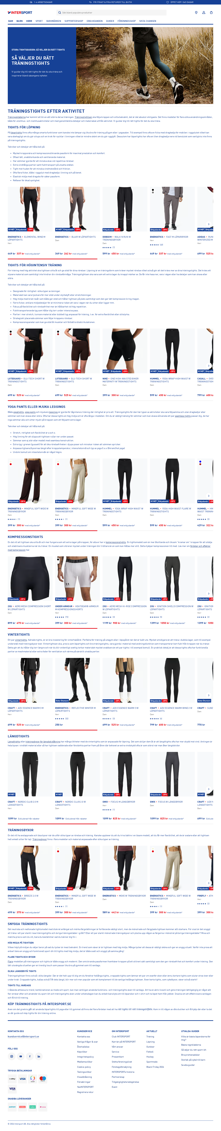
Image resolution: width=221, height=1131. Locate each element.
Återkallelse (83, 1046)
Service (115, 1051)
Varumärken (53, 21)
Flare (10, 961)
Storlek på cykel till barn (193, 1060)
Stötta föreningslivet (122, 1061)
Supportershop (74, 21)
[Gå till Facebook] (30, 1056)
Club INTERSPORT (121, 1036)
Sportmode (151, 1061)
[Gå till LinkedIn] (39, 1056)
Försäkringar (83, 1082)
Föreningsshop (127, 21)
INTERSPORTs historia (123, 1072)
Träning (150, 1036)
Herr (29, 21)
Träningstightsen (83, 117)
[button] (209, 224)
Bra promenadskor (190, 1055)
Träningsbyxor (40, 839)
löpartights (16, 132)
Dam (10, 21)
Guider (110, 21)
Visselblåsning (84, 1077)
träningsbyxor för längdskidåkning (43, 741)
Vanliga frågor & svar (87, 1041)
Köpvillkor (82, 1051)
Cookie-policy (84, 1067)
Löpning (150, 1041)
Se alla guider (188, 1065)
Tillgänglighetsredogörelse (125, 1082)
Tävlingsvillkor (84, 1072)
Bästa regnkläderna (191, 1044)
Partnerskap (118, 1077)
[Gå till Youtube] (21, 1056)
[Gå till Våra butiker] (196, 13)
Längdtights (14, 741)
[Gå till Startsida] (20, 12)
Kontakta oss (83, 1036)
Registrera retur (85, 1092)
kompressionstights (116, 542)
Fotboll (149, 1051)
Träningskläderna (17, 117)
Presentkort (118, 1056)
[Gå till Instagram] (12, 1056)
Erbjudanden (95, 21)
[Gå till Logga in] (204, 13)
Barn (19, 21)
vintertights (21, 640)
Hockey (150, 1056)
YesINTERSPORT (85, 1087)
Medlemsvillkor (84, 1061)
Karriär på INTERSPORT (124, 1041)
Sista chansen (147, 21)
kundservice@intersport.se (23, 1036)
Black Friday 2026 (155, 1067)
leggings (53, 412)
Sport (39, 21)
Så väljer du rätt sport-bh (193, 1049)
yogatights (18, 412)
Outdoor (150, 1046)
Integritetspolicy (85, 1056)
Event (114, 1087)
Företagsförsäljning (122, 1067)
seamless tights (183, 416)
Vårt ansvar (117, 1046)
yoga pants (30, 412)
